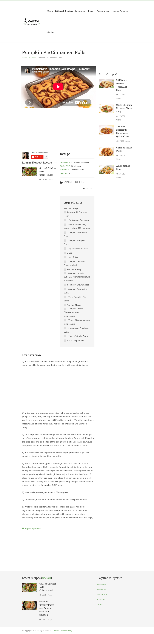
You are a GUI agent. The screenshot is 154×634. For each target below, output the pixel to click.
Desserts (101, 584)
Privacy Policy (66, 631)
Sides (100, 604)
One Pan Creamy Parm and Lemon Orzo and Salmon (46, 608)
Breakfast (101, 589)
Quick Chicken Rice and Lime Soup (124, 108)
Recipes (32, 58)
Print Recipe (75, 182)
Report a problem (32, 528)
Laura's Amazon (120, 11)
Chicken (101, 599)
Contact (50, 32)
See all (46, 578)
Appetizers (102, 594)
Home (50, 11)
